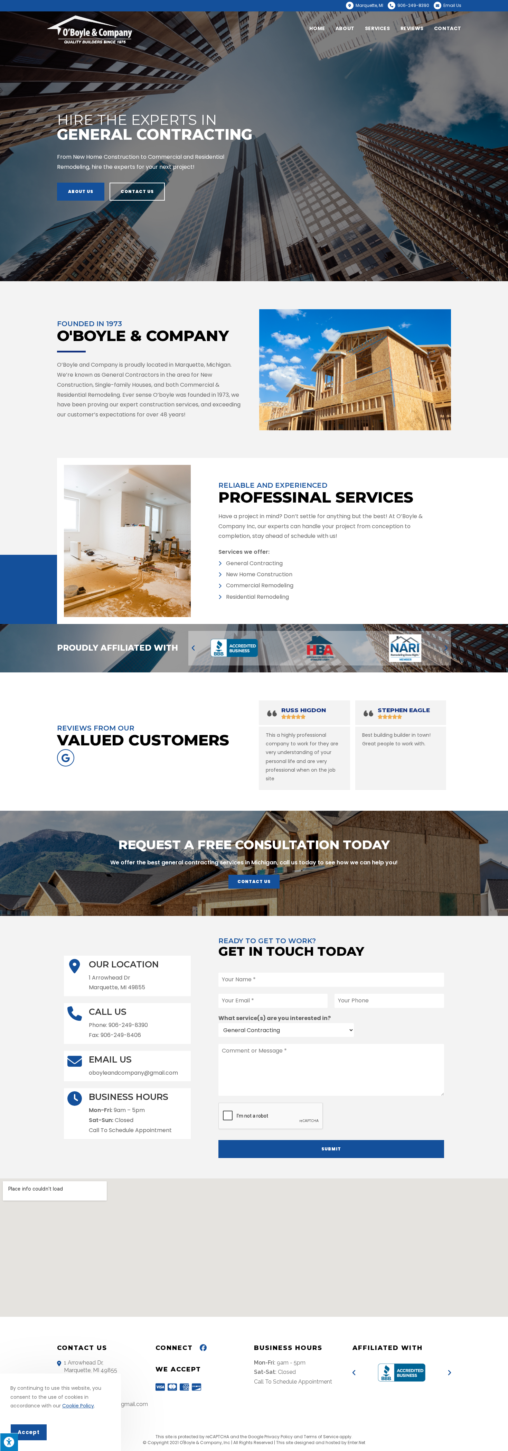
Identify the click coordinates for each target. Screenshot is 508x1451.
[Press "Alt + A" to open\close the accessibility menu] (9, 1442)
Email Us (452, 5)
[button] (80, 192)
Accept (29, 1432)
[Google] (65, 757)
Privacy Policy (278, 1437)
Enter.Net (356, 1442)
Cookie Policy (78, 1405)
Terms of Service (321, 1437)
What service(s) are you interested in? (274, 1018)
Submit (331, 1149)
